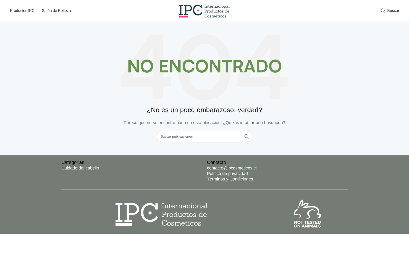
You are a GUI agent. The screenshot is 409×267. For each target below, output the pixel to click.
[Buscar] (246, 136)
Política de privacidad (227, 173)
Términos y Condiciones (230, 179)
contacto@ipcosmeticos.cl (232, 168)
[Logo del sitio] (204, 10)
